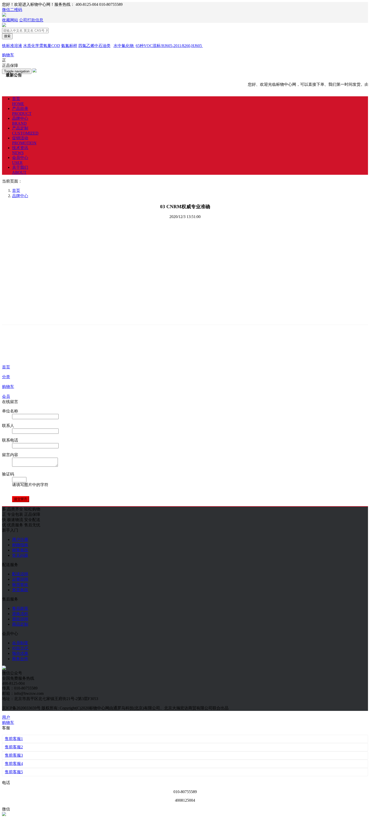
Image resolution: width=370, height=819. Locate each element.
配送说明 (20, 574)
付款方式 (20, 648)
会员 (6, 396)
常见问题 (20, 555)
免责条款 (20, 590)
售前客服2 (14, 747)
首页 (6, 367)
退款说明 (20, 619)
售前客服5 (14, 772)
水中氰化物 (124, 46)
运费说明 (20, 579)
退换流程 (20, 614)
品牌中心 (20, 196)
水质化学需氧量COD (41, 46)
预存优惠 (20, 653)
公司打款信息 (31, 20)
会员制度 (20, 643)
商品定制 (20, 624)
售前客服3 (14, 755)
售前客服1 (14, 739)
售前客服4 (14, 763)
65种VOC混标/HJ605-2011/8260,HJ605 (169, 46)
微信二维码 (12, 10)
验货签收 (20, 584)
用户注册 (20, 539)
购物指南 (20, 545)
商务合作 (20, 659)
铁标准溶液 (12, 46)
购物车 (8, 386)
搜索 (7, 36)
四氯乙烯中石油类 (94, 46)
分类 (6, 377)
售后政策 (20, 608)
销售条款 (20, 550)
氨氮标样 (69, 46)
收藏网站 (10, 20)
